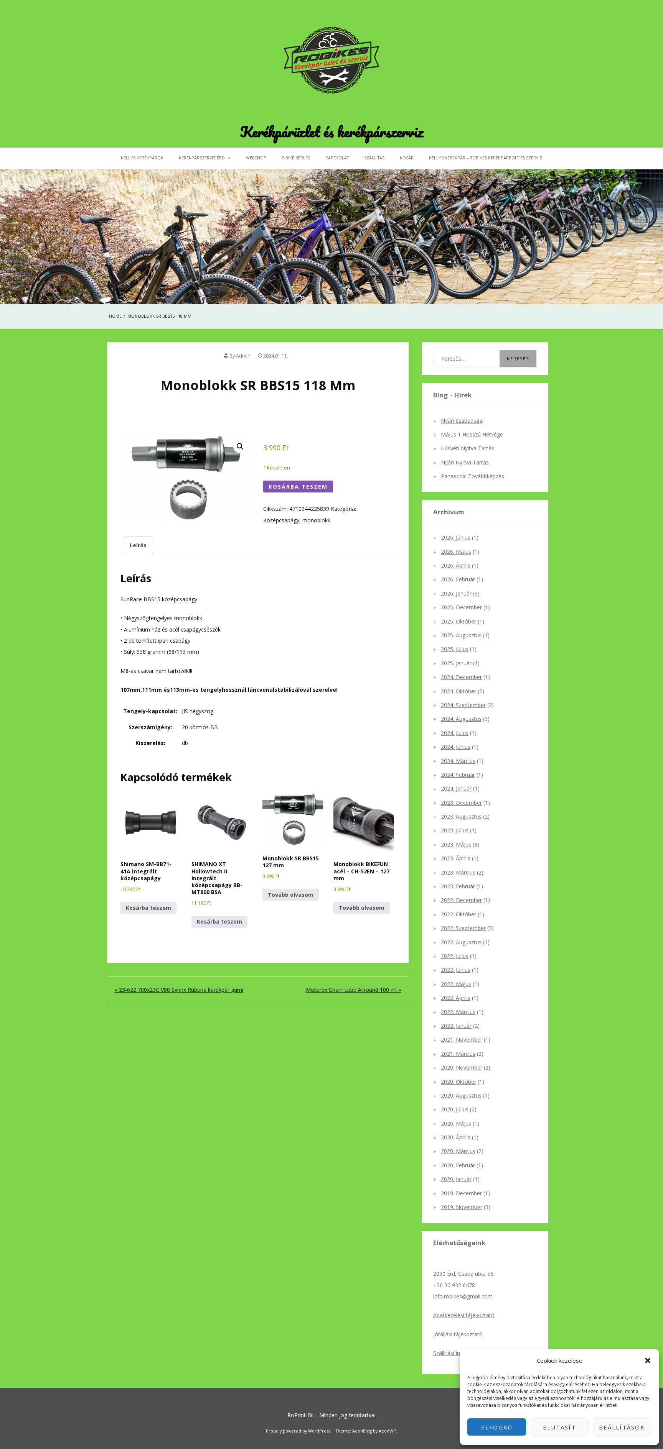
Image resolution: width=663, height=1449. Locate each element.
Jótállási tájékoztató (458, 1334)
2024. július (454, 733)
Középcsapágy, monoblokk (296, 520)
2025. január (456, 663)
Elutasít (559, 1427)
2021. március (458, 1053)
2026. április (455, 565)
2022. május (456, 984)
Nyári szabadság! (462, 420)
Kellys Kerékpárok (142, 158)
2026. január (456, 593)
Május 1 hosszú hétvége (472, 434)
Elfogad (497, 1427)
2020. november (461, 1067)
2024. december (461, 677)
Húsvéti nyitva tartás (467, 448)
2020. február (458, 1165)
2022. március (458, 1012)
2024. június (455, 746)
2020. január (456, 1179)
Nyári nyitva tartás (465, 462)
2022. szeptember (463, 928)
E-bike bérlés (296, 158)
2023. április (455, 858)
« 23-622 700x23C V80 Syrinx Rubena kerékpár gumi (179, 989)
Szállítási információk (459, 1353)
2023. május (456, 844)
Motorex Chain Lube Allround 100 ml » (353, 989)
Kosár (407, 158)
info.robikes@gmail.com (463, 1296)
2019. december (461, 1193)
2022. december (461, 900)
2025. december (461, 607)
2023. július (454, 830)
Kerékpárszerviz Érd (202, 158)
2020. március (458, 1151)
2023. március (458, 872)
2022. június (455, 969)
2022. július (454, 956)
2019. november (461, 1207)
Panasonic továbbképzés (472, 476)
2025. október (458, 621)
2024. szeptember (463, 705)
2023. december (461, 802)
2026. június (455, 537)
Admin (243, 356)
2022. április (455, 997)
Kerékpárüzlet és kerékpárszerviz (331, 131)
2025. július (454, 649)
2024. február (458, 774)
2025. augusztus (461, 635)
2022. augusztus (461, 942)
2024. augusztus (461, 718)
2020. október (458, 1081)
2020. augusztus (461, 1095)
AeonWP (387, 1431)
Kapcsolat (337, 158)
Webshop (256, 158)
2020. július (454, 1109)
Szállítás (374, 158)
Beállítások (622, 1427)
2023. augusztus (461, 816)
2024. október (458, 691)
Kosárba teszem (298, 486)
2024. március (458, 761)
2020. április (455, 1137)
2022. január (456, 1025)
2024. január (456, 788)
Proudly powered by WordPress (298, 1431)
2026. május (456, 551)
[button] (647, 1360)
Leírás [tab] (138, 545)
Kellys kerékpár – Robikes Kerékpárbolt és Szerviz (485, 158)
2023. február (458, 886)
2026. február (458, 579)
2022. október (458, 914)
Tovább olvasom (290, 894)
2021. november (461, 1039)
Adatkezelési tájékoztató (464, 1315)
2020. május (456, 1123)
